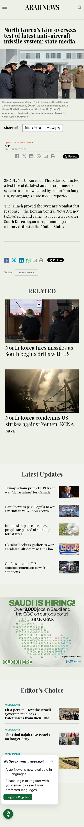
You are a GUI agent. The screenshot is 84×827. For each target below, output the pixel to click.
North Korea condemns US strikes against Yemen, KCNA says (39, 424)
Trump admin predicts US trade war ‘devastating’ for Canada (30, 490)
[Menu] (4, 7)
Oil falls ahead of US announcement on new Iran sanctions (27, 567)
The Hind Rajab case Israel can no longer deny (29, 736)
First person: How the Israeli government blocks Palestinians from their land (28, 713)
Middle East (12, 704)
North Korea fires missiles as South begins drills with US (39, 350)
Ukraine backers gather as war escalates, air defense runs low (29, 546)
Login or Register (18, 797)
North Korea (26, 272)
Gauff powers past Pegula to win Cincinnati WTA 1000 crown (30, 508)
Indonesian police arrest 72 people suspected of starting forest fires (27, 529)
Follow (72, 156)
